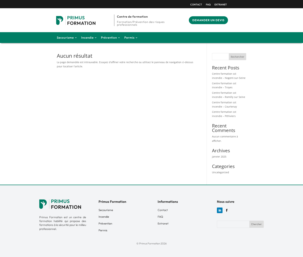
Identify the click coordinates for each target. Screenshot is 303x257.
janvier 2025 (219, 156)
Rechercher (237, 56)
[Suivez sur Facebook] (227, 210)
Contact (196, 4)
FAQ (208, 4)
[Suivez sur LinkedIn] (220, 210)
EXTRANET (220, 4)
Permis (129, 37)
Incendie (87, 37)
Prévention (109, 37)
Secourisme (65, 37)
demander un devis (208, 20)
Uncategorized (220, 172)
